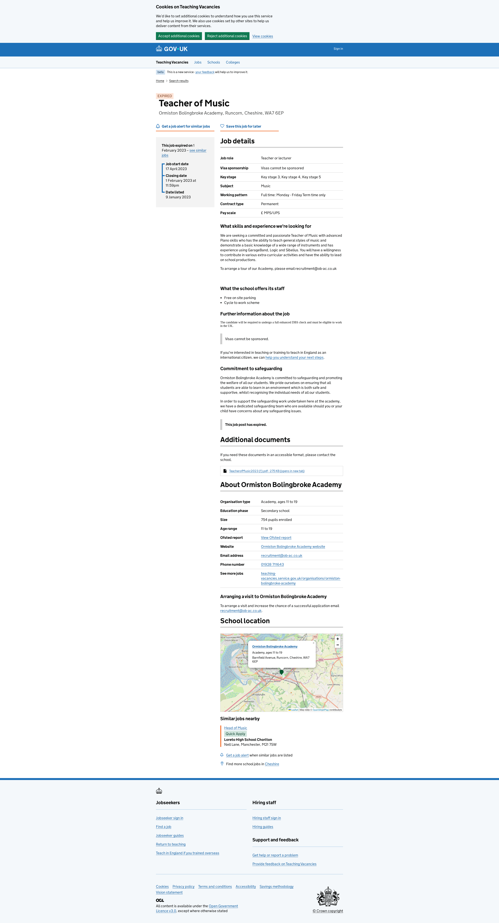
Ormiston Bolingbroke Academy (274, 646)
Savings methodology (277, 886)
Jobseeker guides (170, 835)
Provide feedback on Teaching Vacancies (284, 864)
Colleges (233, 62)
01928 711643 (272, 564)
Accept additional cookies (179, 36)
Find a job (163, 826)
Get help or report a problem (275, 855)
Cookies (162, 886)
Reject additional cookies (227, 36)
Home (160, 81)
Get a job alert (237, 755)
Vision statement (169, 892)
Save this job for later (243, 126)
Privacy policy (184, 886)
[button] (282, 673)
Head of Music (235, 728)
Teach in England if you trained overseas (187, 853)
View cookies (262, 36)
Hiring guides (262, 826)
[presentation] (281, 673)
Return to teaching (171, 844)
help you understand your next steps (294, 357)
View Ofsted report (276, 537)
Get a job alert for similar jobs (186, 126)
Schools (213, 62)
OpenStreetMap (321, 709)
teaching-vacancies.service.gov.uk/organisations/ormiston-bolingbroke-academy (301, 578)
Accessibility (246, 886)
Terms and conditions (215, 886)
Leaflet (294, 709)
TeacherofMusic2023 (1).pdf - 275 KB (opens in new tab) (266, 471)
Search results (178, 81)
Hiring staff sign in (266, 818)
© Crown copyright (328, 911)
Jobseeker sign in (169, 818)
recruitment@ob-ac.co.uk (281, 555)
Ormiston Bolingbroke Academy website (293, 546)
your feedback (205, 72)
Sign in (338, 48)
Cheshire (272, 764)
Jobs (198, 62)
